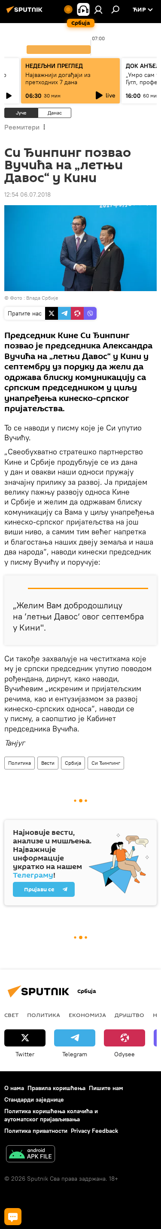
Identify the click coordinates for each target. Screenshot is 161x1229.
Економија (87, 1015)
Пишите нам (106, 1088)
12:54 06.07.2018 (27, 194)
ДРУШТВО (129, 1015)
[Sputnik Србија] (25, 13)
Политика (19, 763)
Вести (48, 763)
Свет (11, 1015)
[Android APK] (30, 1154)
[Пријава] (98, 9)
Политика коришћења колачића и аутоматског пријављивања (51, 1115)
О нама (14, 1088)
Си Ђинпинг (105, 763)
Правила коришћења (56, 1088)
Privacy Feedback (94, 1131)
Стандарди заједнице (34, 1099)
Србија (73, 763)
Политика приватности (35, 1131)
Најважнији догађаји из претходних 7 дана (58, 78)
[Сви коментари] (12, 1216)
